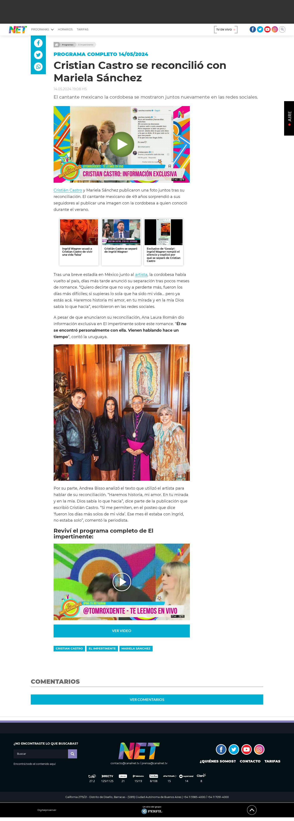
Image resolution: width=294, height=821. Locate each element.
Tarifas (82, 29)
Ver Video (121, 630)
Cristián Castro (68, 190)
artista (141, 274)
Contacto (250, 761)
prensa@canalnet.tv (154, 763)
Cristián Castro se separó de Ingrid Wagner (120, 250)
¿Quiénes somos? (218, 761)
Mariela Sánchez (135, 648)
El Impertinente (85, 44)
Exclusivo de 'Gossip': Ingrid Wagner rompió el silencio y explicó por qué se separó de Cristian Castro (163, 255)
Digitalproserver (46, 810)
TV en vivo (224, 29)
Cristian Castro (69, 648)
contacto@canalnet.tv (125, 763)
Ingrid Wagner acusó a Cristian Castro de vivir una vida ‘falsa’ (77, 252)
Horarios (65, 29)
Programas (67, 44)
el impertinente (102, 648)
